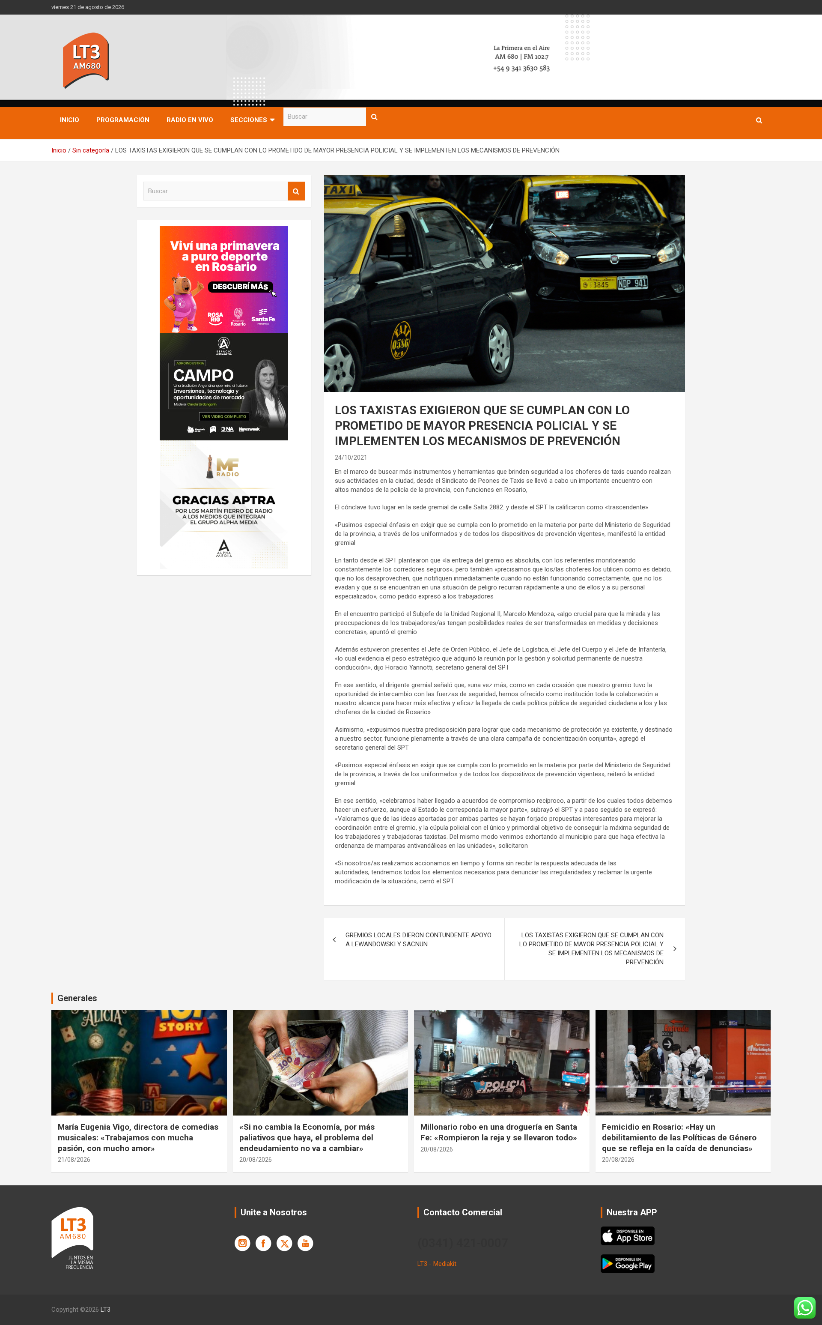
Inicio (69, 120)
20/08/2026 (255, 1159)
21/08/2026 (74, 1159)
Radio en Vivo (190, 120)
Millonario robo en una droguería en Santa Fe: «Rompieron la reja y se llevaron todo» (498, 1132)
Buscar (374, 116)
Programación (122, 120)
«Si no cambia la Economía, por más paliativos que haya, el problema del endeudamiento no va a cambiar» (307, 1137)
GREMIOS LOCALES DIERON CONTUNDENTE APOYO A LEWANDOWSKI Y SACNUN (418, 939)
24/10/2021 (351, 457)
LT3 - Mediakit (436, 1264)
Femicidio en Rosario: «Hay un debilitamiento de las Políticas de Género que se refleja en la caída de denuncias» (679, 1137)
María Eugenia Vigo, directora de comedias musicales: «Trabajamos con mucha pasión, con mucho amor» (138, 1137)
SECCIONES (248, 120)
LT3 (105, 1309)
